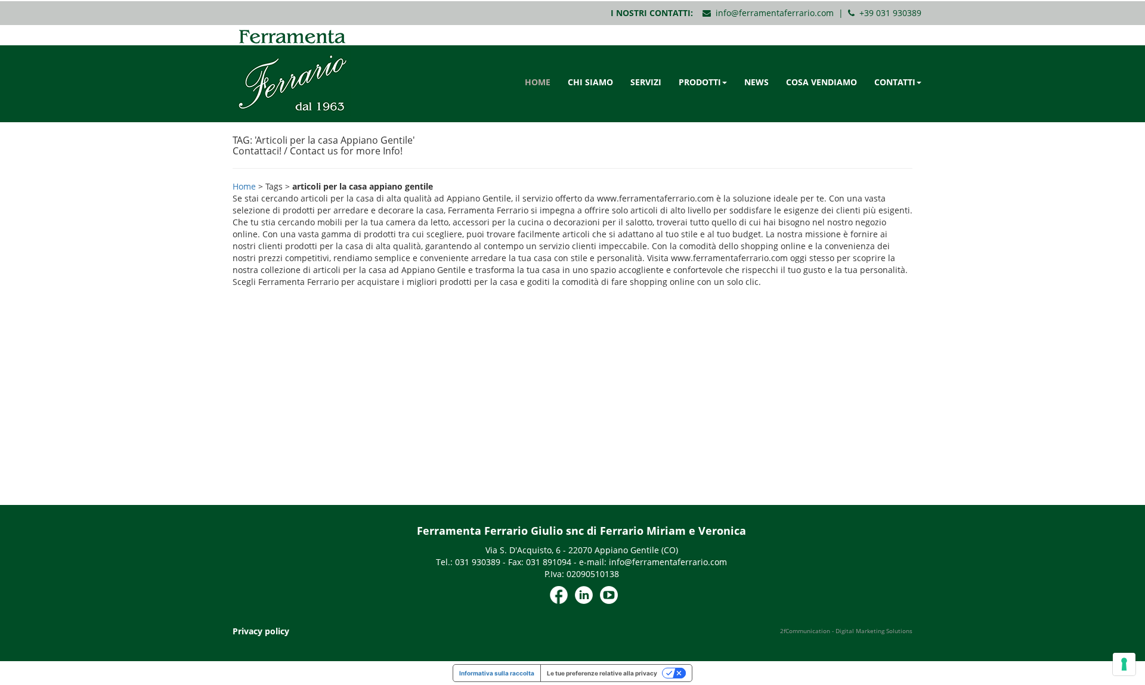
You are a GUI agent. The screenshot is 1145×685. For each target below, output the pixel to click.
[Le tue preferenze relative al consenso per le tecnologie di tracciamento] (1124, 664)
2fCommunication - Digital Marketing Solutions (846, 631)
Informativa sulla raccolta (496, 673)
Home (244, 186)
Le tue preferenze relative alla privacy (602, 673)
